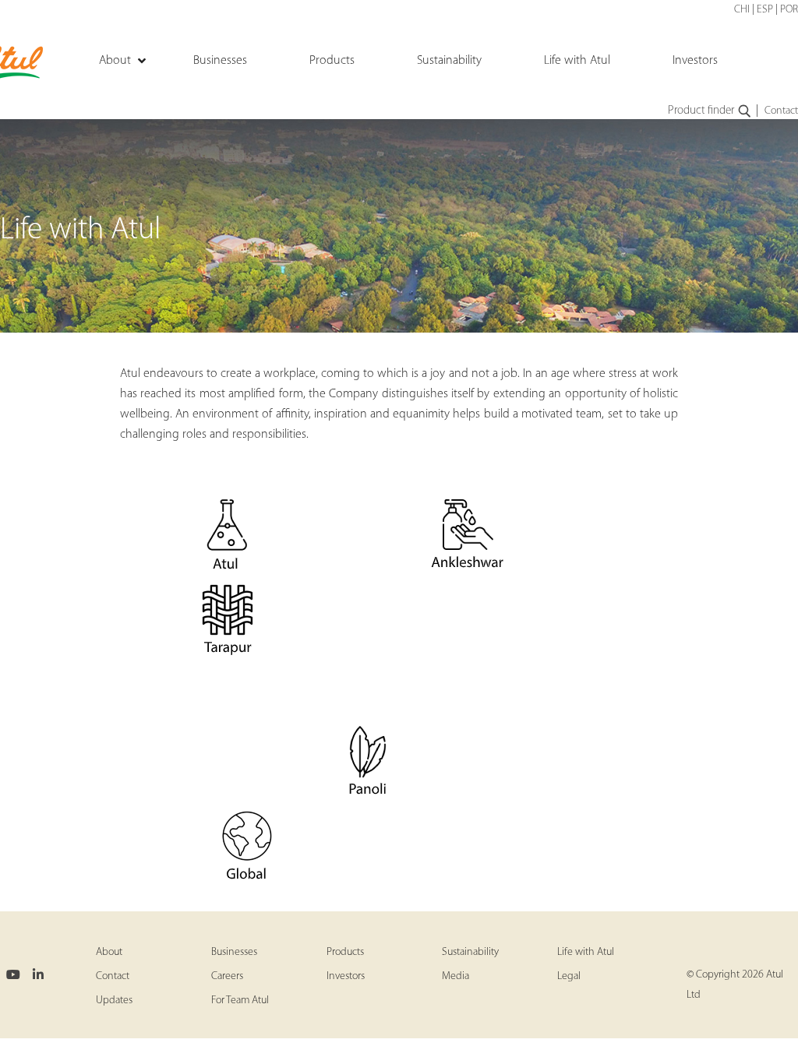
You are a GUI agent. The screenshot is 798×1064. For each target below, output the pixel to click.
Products (345, 952)
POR (789, 10)
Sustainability (470, 952)
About (109, 952)
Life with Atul (585, 952)
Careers (227, 976)
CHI (742, 10)
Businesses (234, 952)
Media (455, 976)
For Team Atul (240, 1000)
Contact (781, 111)
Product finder (701, 111)
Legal (569, 976)
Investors (346, 976)
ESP (765, 10)
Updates (114, 1000)
